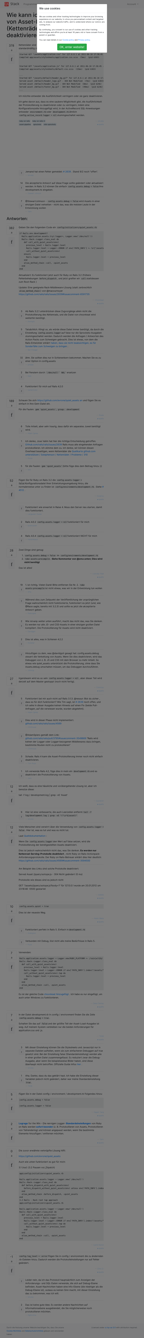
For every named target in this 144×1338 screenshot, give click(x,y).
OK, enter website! (72, 47)
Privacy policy (84, 40)
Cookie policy (68, 40)
